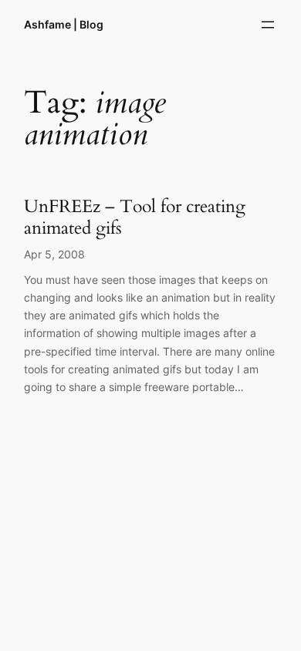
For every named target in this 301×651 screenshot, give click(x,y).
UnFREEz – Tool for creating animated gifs (134, 217)
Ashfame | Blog (63, 24)
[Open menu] (268, 24)
